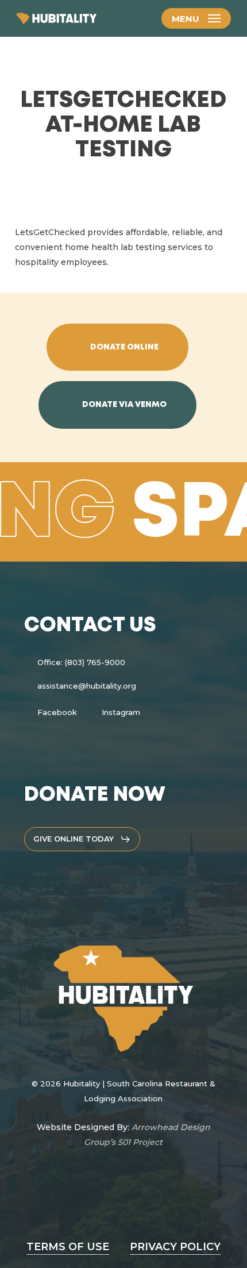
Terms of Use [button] (67, 1246)
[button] (196, 18)
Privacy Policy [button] (175, 1246)
